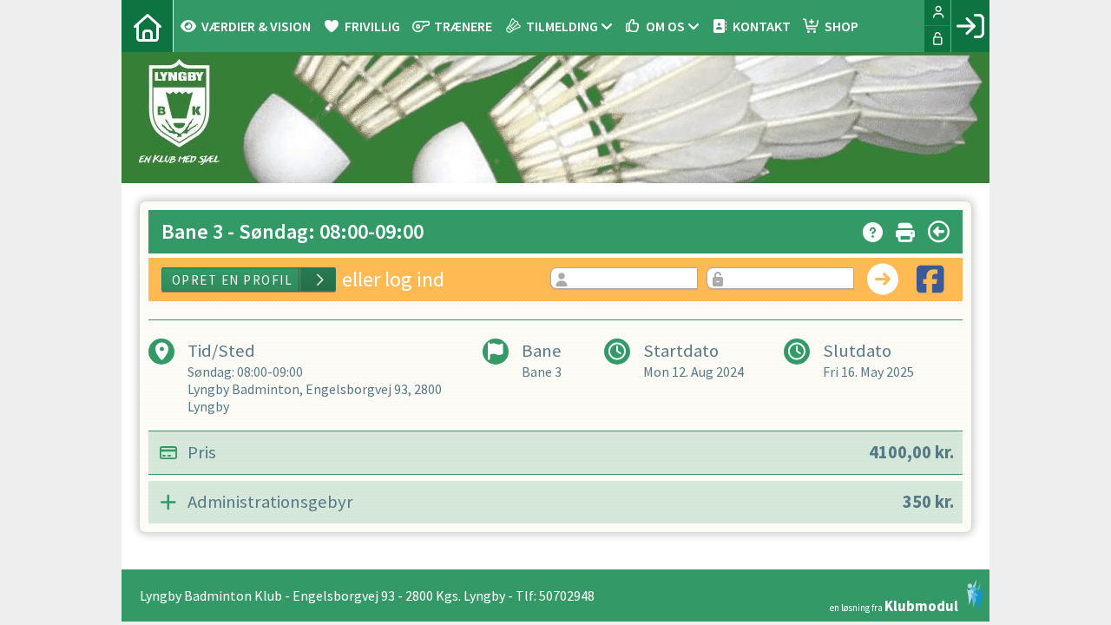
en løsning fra (894, 604)
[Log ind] (969, 26)
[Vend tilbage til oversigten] (939, 231)
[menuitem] (148, 26)
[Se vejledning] (873, 228)
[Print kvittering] (905, 228)
